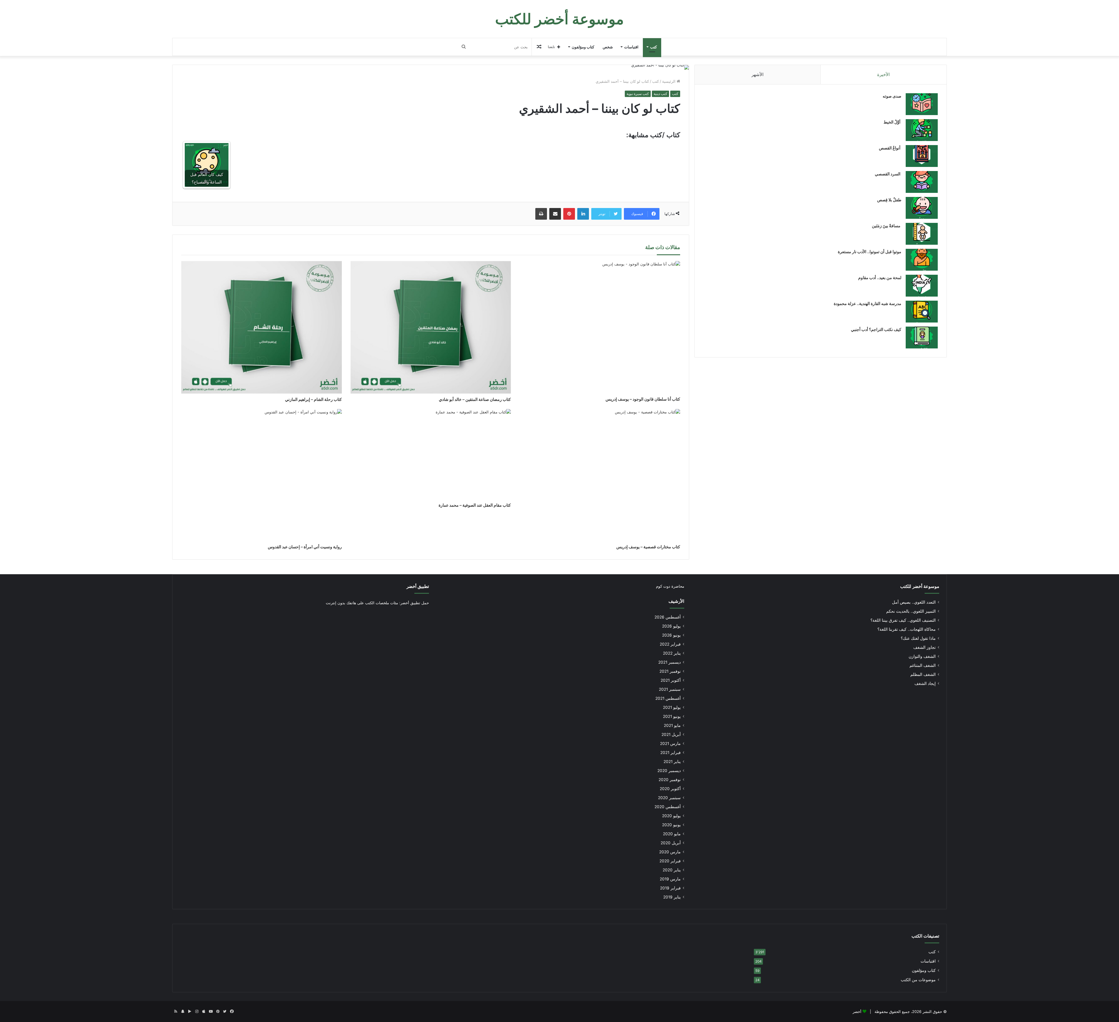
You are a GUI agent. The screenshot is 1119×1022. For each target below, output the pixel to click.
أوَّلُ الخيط (892, 121)
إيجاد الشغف (925, 683)
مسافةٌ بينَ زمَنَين (886, 225)
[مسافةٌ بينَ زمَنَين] (922, 234)
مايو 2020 (672, 833)
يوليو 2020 (671, 815)
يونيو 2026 (671, 635)
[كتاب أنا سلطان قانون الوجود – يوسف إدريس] (600, 327)
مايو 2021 (672, 725)
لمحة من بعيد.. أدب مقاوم (879, 277)
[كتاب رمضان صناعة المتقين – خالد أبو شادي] (431, 327)
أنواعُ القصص (890, 147)
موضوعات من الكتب (918, 979)
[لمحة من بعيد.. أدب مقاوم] (922, 286)
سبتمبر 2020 (669, 797)
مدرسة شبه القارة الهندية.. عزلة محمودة (867, 303)
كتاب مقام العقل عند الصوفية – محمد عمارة (475, 505)
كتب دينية (660, 93)
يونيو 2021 (672, 716)
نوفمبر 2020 (670, 779)
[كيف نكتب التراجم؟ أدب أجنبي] (922, 337)
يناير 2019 (672, 897)
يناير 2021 (672, 761)
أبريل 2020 (671, 842)
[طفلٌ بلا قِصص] (922, 208)
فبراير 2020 (670, 861)
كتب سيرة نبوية (638, 93)
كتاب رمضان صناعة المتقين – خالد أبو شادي (475, 399)
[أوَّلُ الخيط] (922, 130)
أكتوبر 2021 (671, 680)
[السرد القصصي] (922, 182)
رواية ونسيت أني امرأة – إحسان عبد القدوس (305, 546)
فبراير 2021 (670, 752)
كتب (653, 47)
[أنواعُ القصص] (922, 156)
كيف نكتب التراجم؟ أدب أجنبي (876, 329)
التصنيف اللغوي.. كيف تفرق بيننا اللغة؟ (903, 620)
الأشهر (757, 74)
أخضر (857, 1011)
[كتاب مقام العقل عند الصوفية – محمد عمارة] (431, 454)
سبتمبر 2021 (670, 689)
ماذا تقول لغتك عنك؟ (918, 638)
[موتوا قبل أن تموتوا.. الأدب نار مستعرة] (922, 260)
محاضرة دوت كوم (670, 586)
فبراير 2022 (670, 644)
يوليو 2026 (671, 626)
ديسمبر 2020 (669, 770)
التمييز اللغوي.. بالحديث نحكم (911, 611)
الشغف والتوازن (922, 656)
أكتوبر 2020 (670, 788)
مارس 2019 (670, 879)
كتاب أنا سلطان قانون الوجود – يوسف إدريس (643, 399)
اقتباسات (631, 47)
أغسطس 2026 (667, 617)
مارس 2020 (670, 852)
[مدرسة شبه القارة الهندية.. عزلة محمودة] (922, 312)
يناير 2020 (672, 870)
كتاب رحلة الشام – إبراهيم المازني (313, 399)
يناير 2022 (672, 653)
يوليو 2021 (672, 707)
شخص (608, 47)
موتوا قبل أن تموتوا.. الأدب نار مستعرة (869, 251)
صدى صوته (892, 96)
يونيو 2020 (671, 824)
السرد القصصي (888, 173)
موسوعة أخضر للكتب (919, 586)
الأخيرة (883, 74)
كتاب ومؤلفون (583, 47)
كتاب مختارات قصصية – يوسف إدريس (648, 546)
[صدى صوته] (922, 104)
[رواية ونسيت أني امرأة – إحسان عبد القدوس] (261, 475)
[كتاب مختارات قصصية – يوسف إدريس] (600, 475)
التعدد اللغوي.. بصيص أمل (914, 602)
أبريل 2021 (671, 734)
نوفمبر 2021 (670, 671)
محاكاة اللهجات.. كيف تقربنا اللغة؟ (906, 629)
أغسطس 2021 (668, 698)
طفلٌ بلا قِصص (889, 199)
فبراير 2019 (670, 888)
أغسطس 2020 (667, 806)
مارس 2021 (670, 743)
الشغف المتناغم (922, 665)
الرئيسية (669, 81)
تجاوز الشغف (924, 647)
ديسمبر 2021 (669, 662)
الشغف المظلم (923, 674)
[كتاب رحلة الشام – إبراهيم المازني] (261, 327)
